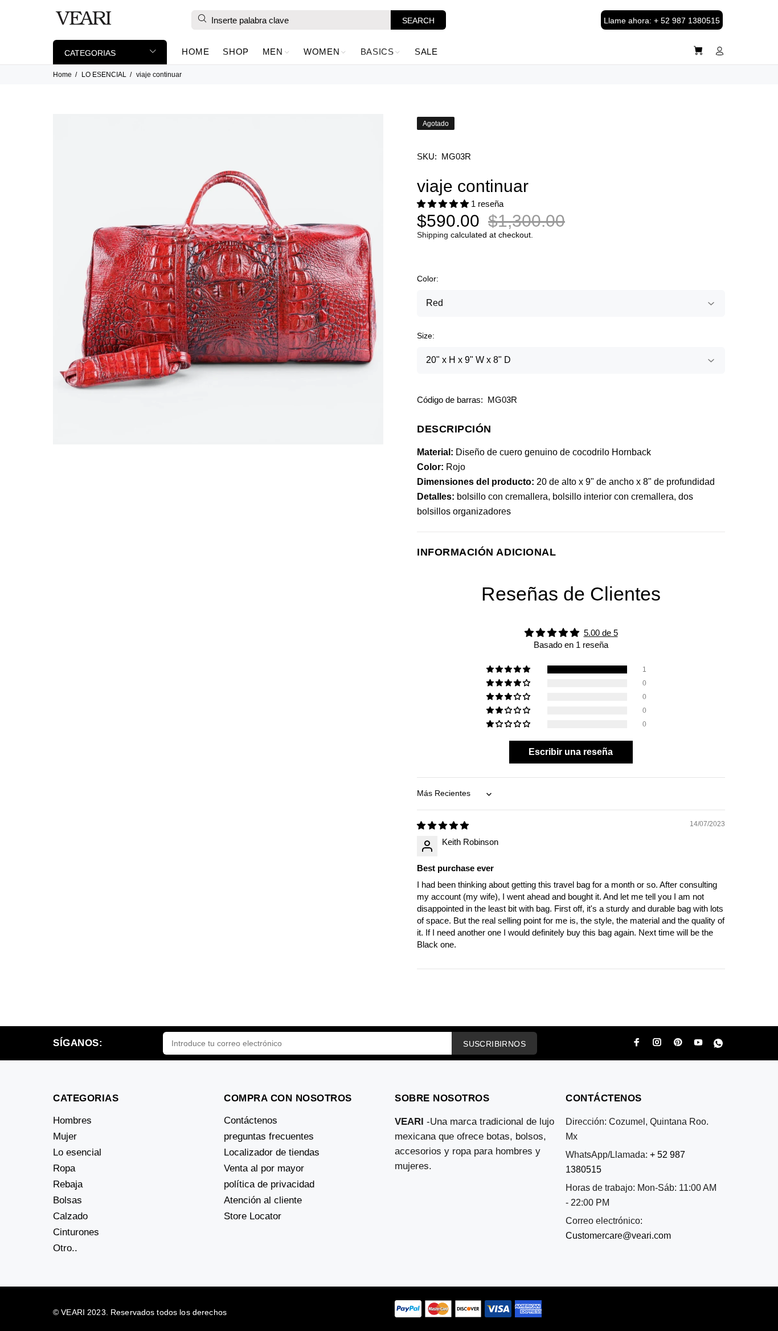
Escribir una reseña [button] (571, 752)
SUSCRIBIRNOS (494, 1043)
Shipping (432, 234)
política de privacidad (269, 1184)
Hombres (72, 1120)
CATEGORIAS (90, 53)
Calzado (70, 1216)
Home (62, 75)
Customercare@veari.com (618, 1235)
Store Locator (252, 1216)
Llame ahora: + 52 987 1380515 (662, 20)
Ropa (64, 1168)
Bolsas (67, 1200)
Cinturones (76, 1232)
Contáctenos (250, 1120)
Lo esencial (77, 1152)
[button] (444, 204)
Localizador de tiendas (272, 1152)
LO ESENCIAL (103, 75)
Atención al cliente (263, 1200)
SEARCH (418, 20)
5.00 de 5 (601, 633)
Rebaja (68, 1184)
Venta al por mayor (264, 1168)
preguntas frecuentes (269, 1136)
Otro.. (65, 1248)
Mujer (65, 1136)
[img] (443, 825)
